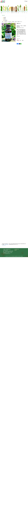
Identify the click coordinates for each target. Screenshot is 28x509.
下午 (20, 40)
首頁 (2, 21)
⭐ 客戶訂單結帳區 (5, 20)
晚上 (22, 40)
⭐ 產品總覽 (4, 17)
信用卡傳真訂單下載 (17, 249)
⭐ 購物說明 (4, 18)
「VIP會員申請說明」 (6, 244)
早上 (17, 40)
